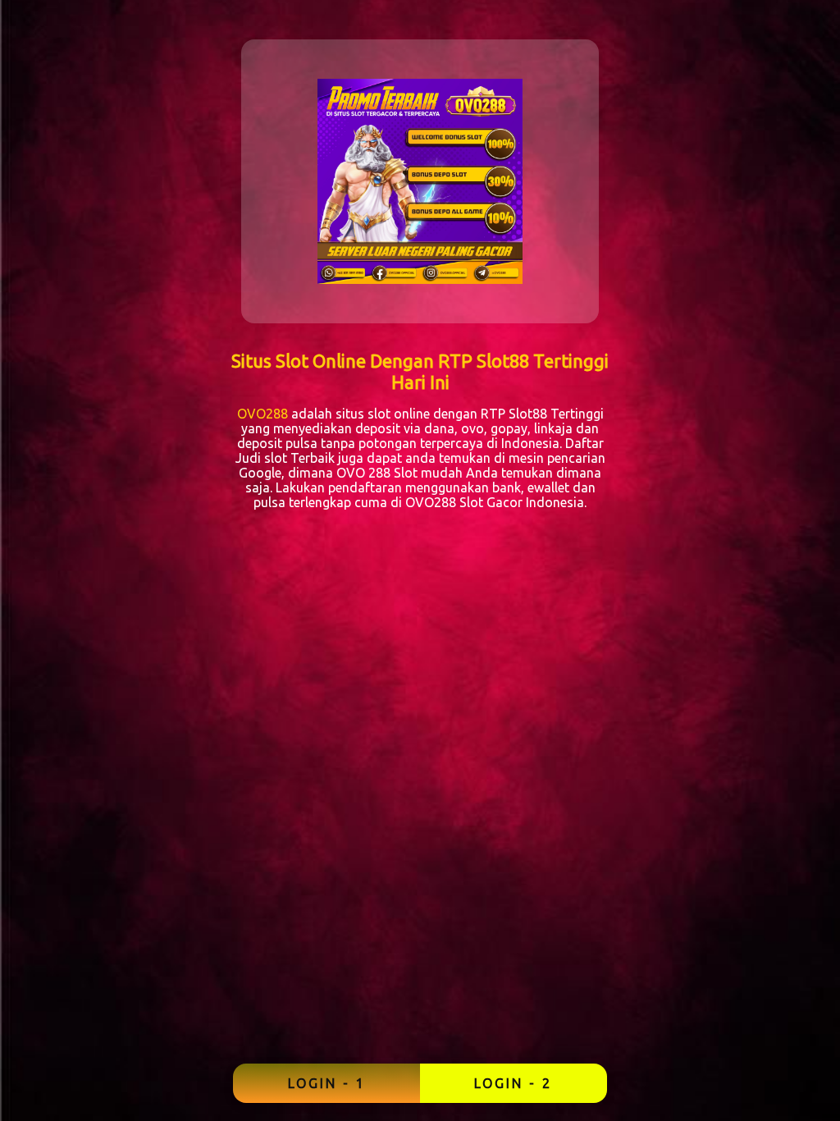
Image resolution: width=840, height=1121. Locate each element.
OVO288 (262, 413)
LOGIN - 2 (513, 1083)
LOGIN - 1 (327, 1083)
